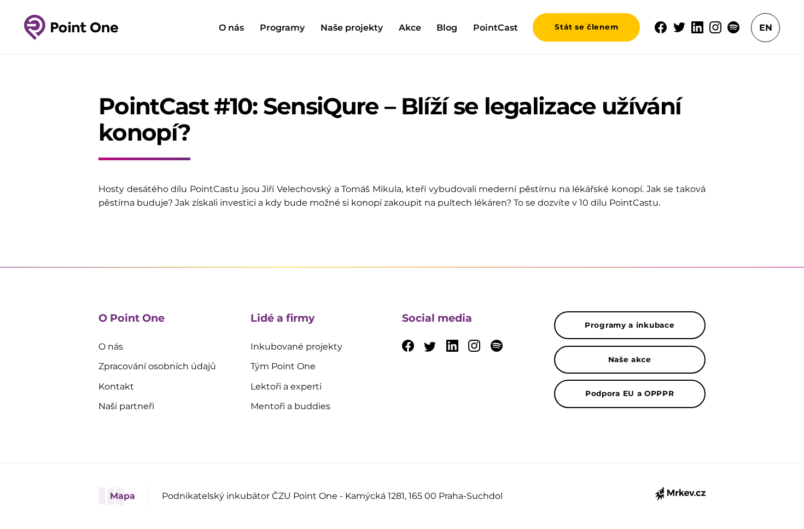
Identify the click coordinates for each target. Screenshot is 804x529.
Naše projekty (352, 27)
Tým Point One (283, 366)
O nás (231, 27)
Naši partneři (126, 406)
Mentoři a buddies (290, 406)
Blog (446, 27)
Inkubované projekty (296, 346)
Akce (410, 27)
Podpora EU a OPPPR (629, 393)
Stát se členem (586, 26)
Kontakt (116, 386)
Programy (282, 27)
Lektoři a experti (286, 386)
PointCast (495, 27)
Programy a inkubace (629, 325)
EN (765, 27)
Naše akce (629, 359)
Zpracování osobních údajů (157, 366)
